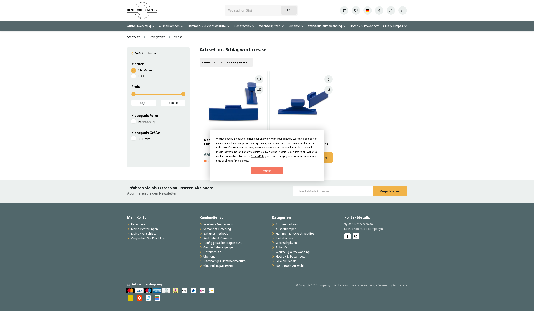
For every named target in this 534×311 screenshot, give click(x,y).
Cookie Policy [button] (258, 156)
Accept (267, 170)
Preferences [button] (241, 160)
